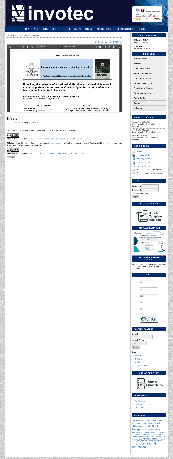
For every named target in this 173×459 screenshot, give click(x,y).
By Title (137, 362)
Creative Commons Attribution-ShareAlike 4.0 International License (60, 139)
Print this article (143, 155)
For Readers (139, 401)
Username (136, 186)
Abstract (140, 151)
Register (55, 28)
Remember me (142, 194)
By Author (138, 359)
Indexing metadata (145, 158)
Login (45, 28)
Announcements (104, 28)
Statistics (143, 28)
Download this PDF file (109, 42)
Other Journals (140, 365)
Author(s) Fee (140, 98)
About (36, 28)
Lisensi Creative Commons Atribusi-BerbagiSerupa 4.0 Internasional (61, 153)
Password (136, 190)
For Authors (139, 404)
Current (77, 28)
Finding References (145, 166)
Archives (89, 28)
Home (27, 28)
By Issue (138, 356)
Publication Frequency (125, 28)
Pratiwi (36, 35)
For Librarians (140, 407)
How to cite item (143, 162)
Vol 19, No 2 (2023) (22, 35)
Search (67, 28)
